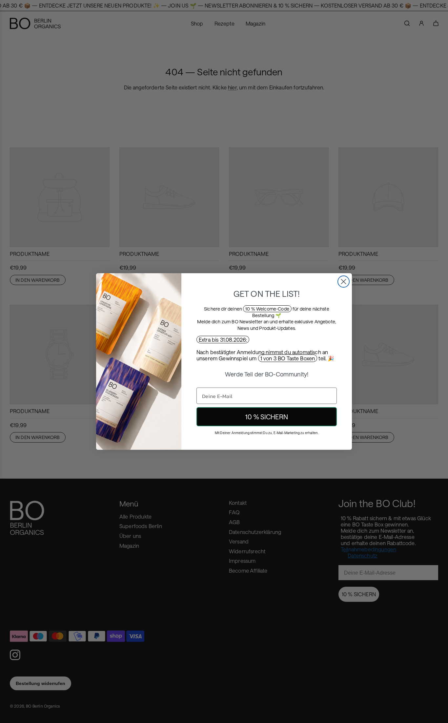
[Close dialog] (343, 281)
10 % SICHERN (266, 417)
